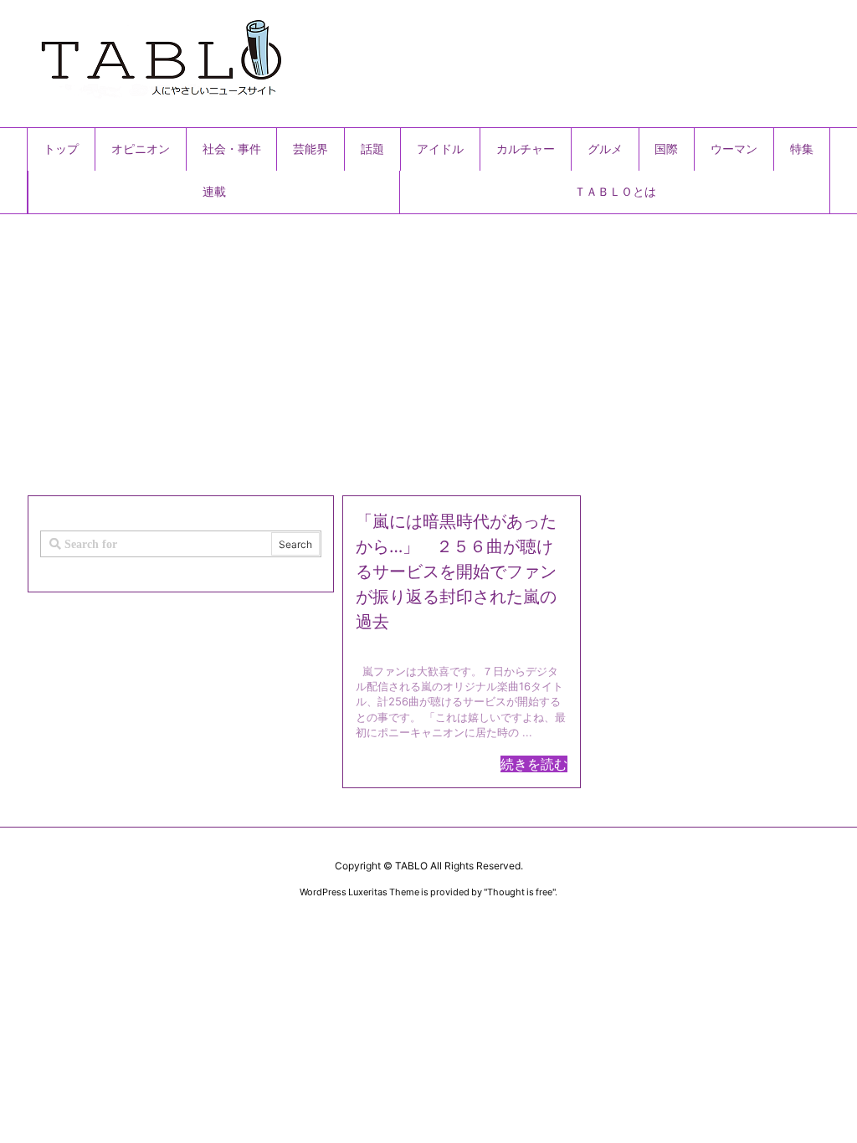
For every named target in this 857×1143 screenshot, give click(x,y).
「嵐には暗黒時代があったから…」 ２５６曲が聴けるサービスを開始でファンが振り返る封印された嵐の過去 (456, 571)
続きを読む (533, 764)
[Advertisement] (428, 348)
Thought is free (519, 892)
